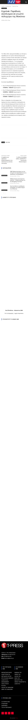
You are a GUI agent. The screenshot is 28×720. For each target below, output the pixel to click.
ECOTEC (3, 685)
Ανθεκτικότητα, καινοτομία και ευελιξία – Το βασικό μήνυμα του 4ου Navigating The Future (17, 180)
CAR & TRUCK (5, 683)
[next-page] (5, 193)
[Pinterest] (14, 24)
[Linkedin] (9, 713)
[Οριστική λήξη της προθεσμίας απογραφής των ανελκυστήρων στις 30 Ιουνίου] (5, 188)
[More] (20, 24)
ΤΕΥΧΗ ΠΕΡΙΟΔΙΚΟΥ (6, 707)
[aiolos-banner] (15, 559)
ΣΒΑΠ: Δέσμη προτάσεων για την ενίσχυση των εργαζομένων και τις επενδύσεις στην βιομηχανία (18, 173)
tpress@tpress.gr (9, 658)
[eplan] (14, 538)
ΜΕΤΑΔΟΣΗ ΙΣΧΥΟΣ (6, 676)
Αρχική (2, 6)
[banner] (14, 518)
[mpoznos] (12, 497)
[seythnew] (13, 580)
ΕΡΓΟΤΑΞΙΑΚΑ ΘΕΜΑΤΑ (7, 678)
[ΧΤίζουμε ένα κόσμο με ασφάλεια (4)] (15, 621)
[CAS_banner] (15, 601)
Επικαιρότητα (8, 6)
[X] (10, 24)
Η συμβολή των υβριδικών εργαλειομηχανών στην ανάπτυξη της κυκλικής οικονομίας (6, 160)
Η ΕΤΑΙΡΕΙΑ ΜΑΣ (5, 701)
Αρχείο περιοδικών (19, 313)
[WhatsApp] (17, 24)
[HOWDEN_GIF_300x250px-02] (14, 476)
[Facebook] (7, 24)
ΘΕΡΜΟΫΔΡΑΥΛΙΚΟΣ (6, 672)
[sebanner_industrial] (14, 435)
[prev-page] (2, 193)
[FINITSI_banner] (14, 456)
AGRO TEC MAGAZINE (7, 689)
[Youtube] (12, 713)
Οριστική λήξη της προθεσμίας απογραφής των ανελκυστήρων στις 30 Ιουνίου (17, 187)
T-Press (16, 718)
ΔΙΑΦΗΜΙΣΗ (4, 705)
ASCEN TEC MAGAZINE (7, 687)
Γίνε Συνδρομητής (9, 313)
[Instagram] (6, 713)
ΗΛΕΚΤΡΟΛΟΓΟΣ (5, 674)
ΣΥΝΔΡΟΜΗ (4, 703)
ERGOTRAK (8, 142)
